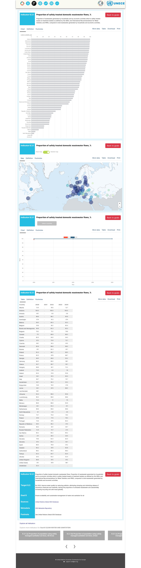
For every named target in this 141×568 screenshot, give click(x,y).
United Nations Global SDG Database (47, 502)
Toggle (46, 152)
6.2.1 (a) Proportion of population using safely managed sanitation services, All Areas (39, 535)
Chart (23, 29)
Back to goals (113, 15)
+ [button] (119, 203)
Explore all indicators (27, 523)
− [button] (119, 206)
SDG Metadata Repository (43, 508)
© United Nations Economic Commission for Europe (70, 559)
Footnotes (39, 29)
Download (111, 29)
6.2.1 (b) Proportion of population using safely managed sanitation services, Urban (84, 535)
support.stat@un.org (71, 561)
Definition (30, 29)
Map (22, 158)
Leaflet (120, 209)
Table (23, 299)
